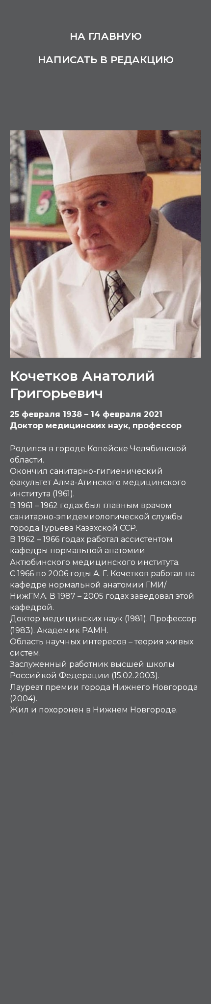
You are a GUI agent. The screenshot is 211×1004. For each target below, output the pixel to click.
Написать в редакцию (106, 60)
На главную (106, 36)
